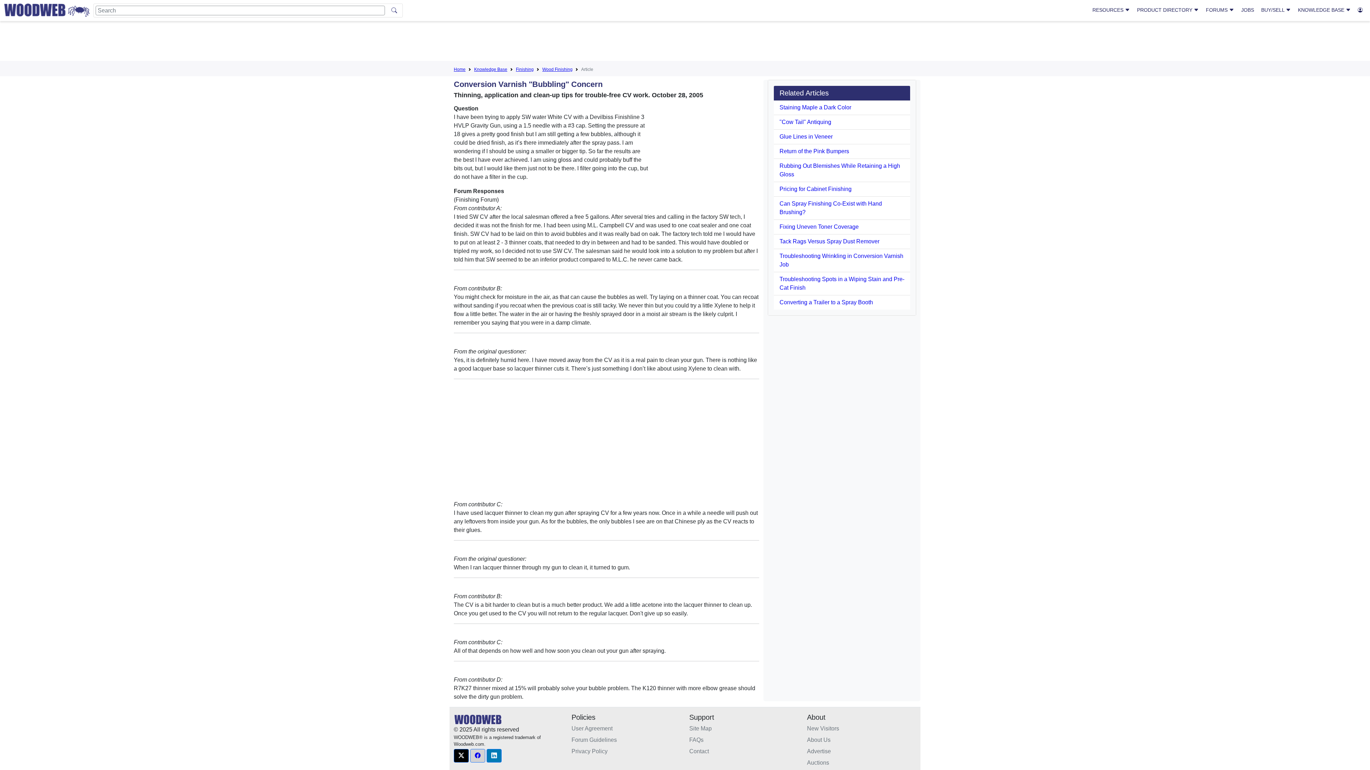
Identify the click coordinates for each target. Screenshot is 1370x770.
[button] (461, 756)
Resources (1108, 10)
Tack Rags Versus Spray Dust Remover (829, 241)
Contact (699, 751)
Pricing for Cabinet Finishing (816, 189)
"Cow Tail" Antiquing (805, 122)
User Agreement (592, 728)
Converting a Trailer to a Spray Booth (826, 302)
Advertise (819, 751)
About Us (819, 740)
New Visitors (823, 728)
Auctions (818, 763)
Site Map (700, 728)
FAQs (696, 740)
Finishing (525, 69)
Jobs (1247, 10)
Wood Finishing (557, 69)
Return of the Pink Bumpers (814, 151)
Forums (1217, 10)
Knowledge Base (1322, 10)
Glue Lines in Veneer (806, 137)
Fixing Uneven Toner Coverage (819, 227)
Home (460, 69)
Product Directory (1165, 10)
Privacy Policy (590, 751)
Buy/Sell (1273, 10)
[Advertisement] (685, 42)
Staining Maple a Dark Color (815, 107)
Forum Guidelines (594, 740)
